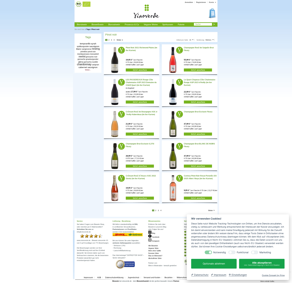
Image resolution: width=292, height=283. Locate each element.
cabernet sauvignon (87, 67)
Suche (198, 24)
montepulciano (83, 54)
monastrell (94, 54)
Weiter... (88, 70)
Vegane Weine (151, 24)
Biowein (115, 281)
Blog (153, 233)
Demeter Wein (153, 253)
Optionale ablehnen (214, 263)
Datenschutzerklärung (114, 277)
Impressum (88, 277)
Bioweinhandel (143, 281)
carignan (95, 65)
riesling (96, 49)
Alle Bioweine (153, 246)
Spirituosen (167, 24)
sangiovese (86, 49)
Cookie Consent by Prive (273, 275)
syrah (93, 43)
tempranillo (85, 43)
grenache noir (91, 57)
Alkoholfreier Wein (155, 258)
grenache (81, 59)
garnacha (88, 62)
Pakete (181, 24)
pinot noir (92, 52)
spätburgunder (83, 46)
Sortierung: (200, 40)
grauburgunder (92, 59)
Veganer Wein (153, 248)
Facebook (155, 237)
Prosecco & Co (132, 24)
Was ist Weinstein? (155, 256)
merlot (82, 56)
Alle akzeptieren (262, 263)
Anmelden (189, 2)
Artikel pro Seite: (182, 40)
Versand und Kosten (152, 277)
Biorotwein (82, 24)
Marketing (265, 252)
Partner (176, 281)
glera (80, 62)
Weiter (119, 40)
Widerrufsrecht (183, 277)
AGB (99, 277)
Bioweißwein (98, 24)
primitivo (83, 52)
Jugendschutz (133, 277)
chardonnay (84, 64)
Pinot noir (95, 29)
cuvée (95, 62)
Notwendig (219, 252)
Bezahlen (168, 277)
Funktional (243, 252)
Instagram (155, 241)
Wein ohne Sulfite (154, 251)
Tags (88, 29)
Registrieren (201, 2)
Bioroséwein (114, 24)
